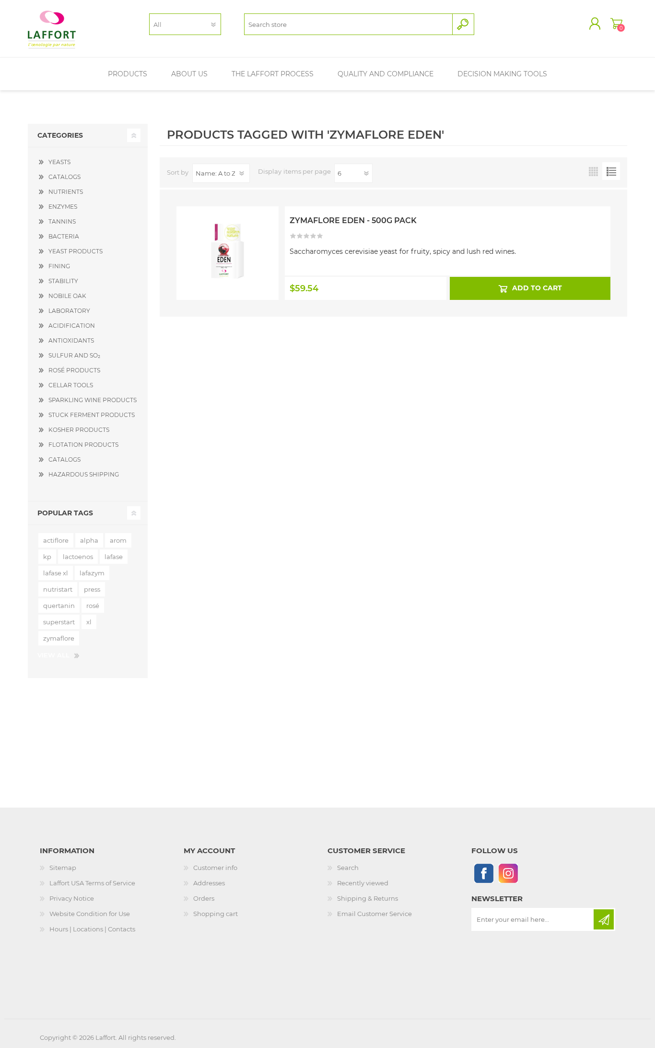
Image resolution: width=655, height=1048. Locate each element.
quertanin (59, 605)
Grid (593, 171)
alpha (89, 540)
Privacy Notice (71, 898)
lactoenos (78, 556)
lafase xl (55, 573)
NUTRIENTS (65, 191)
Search (348, 867)
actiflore (56, 540)
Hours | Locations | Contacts (92, 929)
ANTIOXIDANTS (71, 340)
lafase (114, 556)
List (611, 171)
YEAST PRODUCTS (75, 251)
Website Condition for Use (89, 913)
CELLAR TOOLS (70, 385)
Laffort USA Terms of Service (92, 883)
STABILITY (63, 281)
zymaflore (58, 638)
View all (53, 655)
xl (89, 622)
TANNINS (62, 221)
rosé (92, 605)
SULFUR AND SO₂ (74, 355)
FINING (59, 266)
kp (47, 556)
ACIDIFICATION (71, 325)
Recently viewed (362, 883)
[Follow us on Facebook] (483, 873)
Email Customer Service (374, 913)
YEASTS (59, 162)
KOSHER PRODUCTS (78, 429)
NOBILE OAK (67, 295)
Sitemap (62, 867)
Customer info (215, 867)
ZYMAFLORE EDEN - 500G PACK (353, 220)
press (92, 589)
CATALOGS (64, 176)
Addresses (209, 883)
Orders (203, 898)
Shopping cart (616, 23)
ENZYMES (62, 206)
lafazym (92, 573)
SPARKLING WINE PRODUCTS (92, 400)
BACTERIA (63, 236)
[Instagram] (508, 873)
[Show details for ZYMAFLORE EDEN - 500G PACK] (227, 231)
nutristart (57, 589)
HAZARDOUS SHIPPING (83, 474)
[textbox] (348, 24)
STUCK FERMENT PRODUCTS (91, 414)
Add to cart (536, 288)
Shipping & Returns (367, 898)
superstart (59, 622)
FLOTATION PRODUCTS (83, 444)
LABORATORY (69, 310)
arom (118, 540)
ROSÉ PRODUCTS (74, 370)
